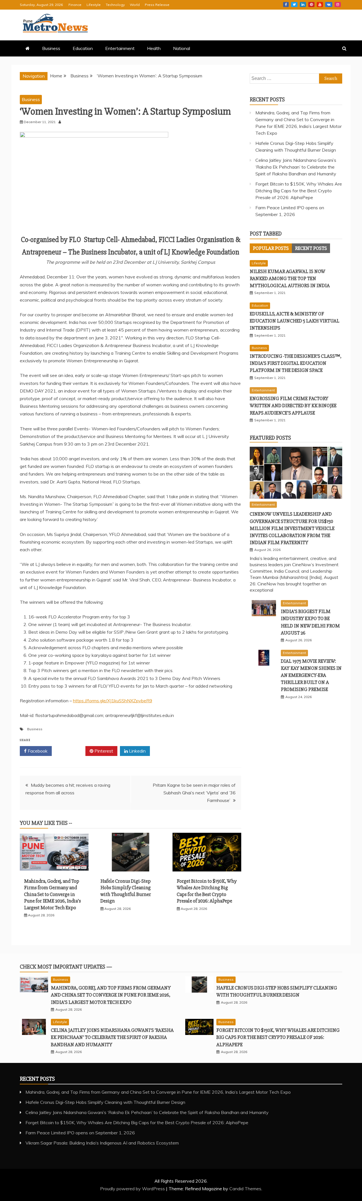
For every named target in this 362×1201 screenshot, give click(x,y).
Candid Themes (245, 1188)
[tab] (271, 248)
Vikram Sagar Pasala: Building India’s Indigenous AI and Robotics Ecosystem (102, 1143)
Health (154, 48)
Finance (74, 5)
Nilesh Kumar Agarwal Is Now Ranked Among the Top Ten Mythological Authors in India (290, 278)
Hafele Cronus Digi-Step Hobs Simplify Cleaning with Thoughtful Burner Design (125, 891)
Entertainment (120, 48)
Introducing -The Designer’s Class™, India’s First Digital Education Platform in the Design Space (295, 363)
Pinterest (311, 4)
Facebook (286, 4)
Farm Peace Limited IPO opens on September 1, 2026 (80, 1132)
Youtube (320, 4)
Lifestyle (94, 5)
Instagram (338, 4)
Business (51, 48)
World (135, 5)
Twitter (294, 4)
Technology (115, 5)
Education (83, 48)
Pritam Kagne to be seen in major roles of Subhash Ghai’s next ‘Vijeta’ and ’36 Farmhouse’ (194, 792)
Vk (328, 4)
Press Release (157, 5)
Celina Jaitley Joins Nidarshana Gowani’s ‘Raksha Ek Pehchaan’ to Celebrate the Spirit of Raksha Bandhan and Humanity (295, 166)
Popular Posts (271, 248)
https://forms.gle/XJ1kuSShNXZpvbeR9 (112, 700)
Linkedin (303, 4)
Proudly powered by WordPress (133, 1188)
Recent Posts (311, 248)
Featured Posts (270, 437)
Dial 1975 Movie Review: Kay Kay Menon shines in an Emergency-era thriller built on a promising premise (311, 675)
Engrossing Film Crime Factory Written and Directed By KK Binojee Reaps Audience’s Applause (293, 405)
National (181, 48)
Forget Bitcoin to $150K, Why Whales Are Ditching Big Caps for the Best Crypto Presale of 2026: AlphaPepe (207, 891)
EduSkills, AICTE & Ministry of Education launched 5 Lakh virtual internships (294, 321)
